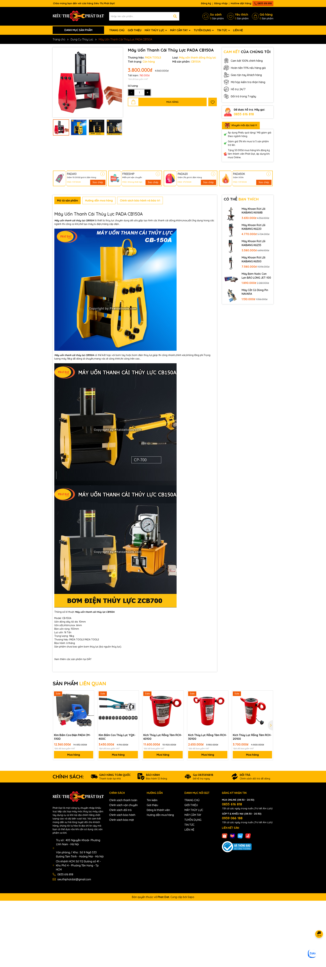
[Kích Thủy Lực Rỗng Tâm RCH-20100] (252, 711)
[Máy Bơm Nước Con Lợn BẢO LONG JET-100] (231, 279)
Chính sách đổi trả (120, 810)
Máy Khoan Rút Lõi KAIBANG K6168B (253, 210)
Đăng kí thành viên (158, 810)
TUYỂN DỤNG (203, 30)
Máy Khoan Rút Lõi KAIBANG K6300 (253, 259)
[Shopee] (224, 835)
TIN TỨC (222, 30)
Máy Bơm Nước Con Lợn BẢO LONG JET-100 (256, 275)
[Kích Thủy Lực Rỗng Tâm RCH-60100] (162, 711)
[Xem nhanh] (90, 706)
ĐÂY (89, 659)
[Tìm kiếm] (175, 16)
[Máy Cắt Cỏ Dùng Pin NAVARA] (231, 295)
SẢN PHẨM (79, 683)
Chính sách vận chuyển (123, 805)
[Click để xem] (87, 82)
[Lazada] (232, 835)
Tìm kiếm (152, 800)
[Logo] (78, 15)
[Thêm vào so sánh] (90, 700)
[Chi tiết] (102, 174)
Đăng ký (206, 3)
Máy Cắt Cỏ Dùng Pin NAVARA (255, 291)
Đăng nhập (221, 3)
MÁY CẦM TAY (179, 30)
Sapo (191, 897)
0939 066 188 (232, 818)
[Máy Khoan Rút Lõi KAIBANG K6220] (231, 230)
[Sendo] (248, 835)
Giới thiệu (152, 805)
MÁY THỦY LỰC (155, 30)
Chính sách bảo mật (121, 819)
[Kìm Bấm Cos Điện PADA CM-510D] (73, 711)
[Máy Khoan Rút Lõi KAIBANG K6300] (231, 262)
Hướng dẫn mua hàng (160, 815)
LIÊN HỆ (238, 30)
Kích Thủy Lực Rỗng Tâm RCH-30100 (207, 736)
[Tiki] (240, 835)
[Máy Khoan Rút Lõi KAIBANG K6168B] (231, 214)
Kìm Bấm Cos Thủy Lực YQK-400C (117, 736)
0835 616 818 (264, 3)
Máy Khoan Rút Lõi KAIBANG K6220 (253, 226)
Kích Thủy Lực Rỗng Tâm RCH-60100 (162, 736)
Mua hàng (73, 754)
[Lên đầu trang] (319, 946)
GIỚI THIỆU (134, 30)
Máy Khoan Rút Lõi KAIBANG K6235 (253, 243)
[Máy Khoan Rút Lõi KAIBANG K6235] (231, 246)
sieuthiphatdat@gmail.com (74, 879)
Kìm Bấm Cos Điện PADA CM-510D (72, 736)
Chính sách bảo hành (122, 815)
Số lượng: (133, 85)
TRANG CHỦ (116, 30)
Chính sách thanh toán (123, 800)
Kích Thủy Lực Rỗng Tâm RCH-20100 (252, 736)
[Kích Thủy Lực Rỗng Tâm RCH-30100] (207, 711)
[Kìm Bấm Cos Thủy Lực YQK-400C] (118, 711)
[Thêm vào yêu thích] (212, 102)
